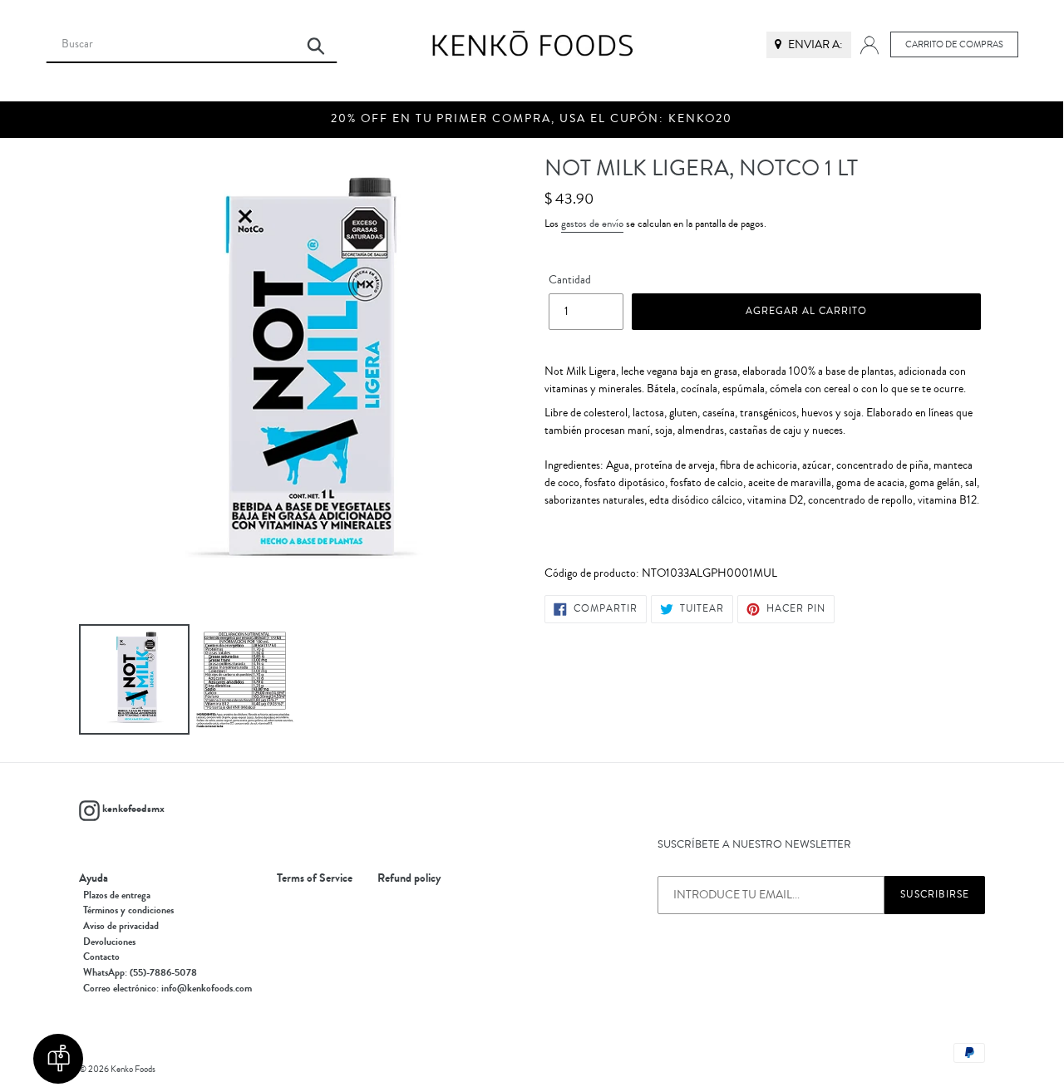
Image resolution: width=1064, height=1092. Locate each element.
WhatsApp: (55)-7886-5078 (140, 972)
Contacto (101, 956)
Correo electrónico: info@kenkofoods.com (167, 988)
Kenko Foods (133, 1069)
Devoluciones (109, 941)
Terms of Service (314, 878)
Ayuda (93, 878)
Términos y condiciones (128, 910)
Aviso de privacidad (121, 925)
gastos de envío (592, 223)
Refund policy (409, 878)
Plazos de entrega (116, 895)
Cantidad (570, 280)
